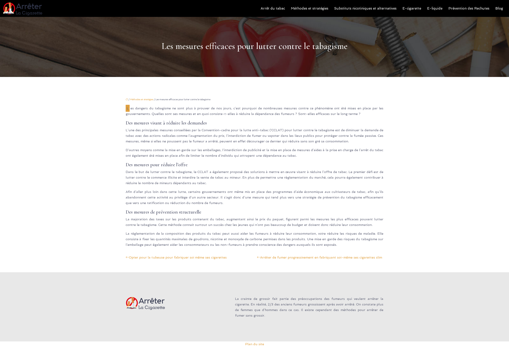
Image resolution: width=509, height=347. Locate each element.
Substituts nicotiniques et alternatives (365, 8)
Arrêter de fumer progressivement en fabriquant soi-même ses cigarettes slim (321, 257)
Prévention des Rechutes (468, 8)
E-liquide (434, 8)
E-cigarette (411, 8)
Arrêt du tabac (273, 8)
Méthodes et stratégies (309, 8)
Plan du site (254, 344)
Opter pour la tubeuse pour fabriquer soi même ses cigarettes (178, 257)
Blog (499, 8)
